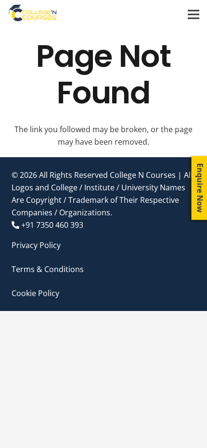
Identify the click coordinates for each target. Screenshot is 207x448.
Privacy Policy (36, 245)
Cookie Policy (35, 293)
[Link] (33, 14)
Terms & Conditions (48, 269)
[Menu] (193, 14)
